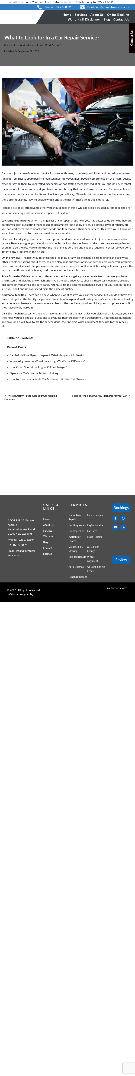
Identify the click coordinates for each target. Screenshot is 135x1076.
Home (67, 14)
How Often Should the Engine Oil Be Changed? (38, 367)
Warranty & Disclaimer (84, 19)
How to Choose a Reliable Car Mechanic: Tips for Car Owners (47, 379)
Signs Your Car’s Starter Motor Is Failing (33, 373)
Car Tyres (92, 531)
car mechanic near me (115, 194)
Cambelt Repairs (77, 557)
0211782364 (26, 539)
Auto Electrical (76, 567)
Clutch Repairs (95, 515)
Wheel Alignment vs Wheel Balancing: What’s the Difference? (47, 361)
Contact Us (121, 19)
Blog (107, 19)
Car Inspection (76, 531)
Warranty (48, 536)
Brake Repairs (94, 537)
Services (81, 14)
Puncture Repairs (78, 577)
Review (121, 560)
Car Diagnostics (77, 525)
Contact (47, 548)
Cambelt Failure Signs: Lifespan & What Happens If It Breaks (46, 355)
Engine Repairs (95, 525)
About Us (97, 14)
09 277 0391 (64, 7)
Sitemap (47, 554)
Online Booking (118, 14)
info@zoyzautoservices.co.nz (113, 7)
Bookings (121, 508)
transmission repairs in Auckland (49, 213)
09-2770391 (20, 545)
